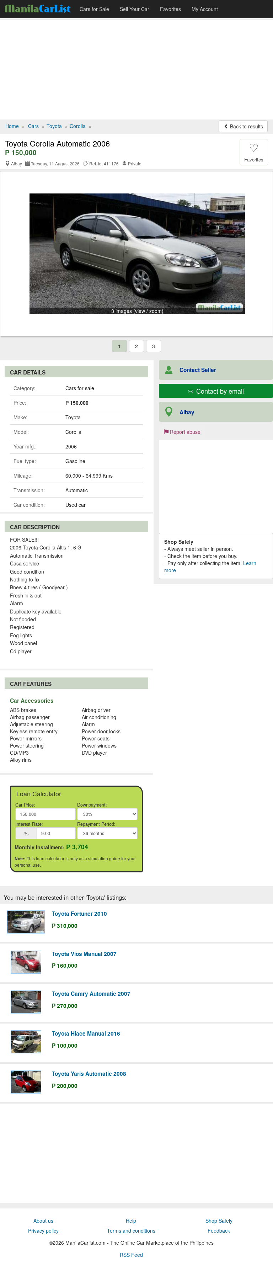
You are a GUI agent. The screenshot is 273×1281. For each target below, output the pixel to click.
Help (131, 1220)
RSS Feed (131, 1254)
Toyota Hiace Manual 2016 (86, 1033)
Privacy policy (43, 1230)
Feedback (219, 1230)
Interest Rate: (29, 824)
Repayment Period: (96, 824)
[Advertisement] (136, 69)
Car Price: (25, 805)
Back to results (246, 126)
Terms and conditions (131, 1230)
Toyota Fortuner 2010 (79, 914)
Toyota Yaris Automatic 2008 (89, 1074)
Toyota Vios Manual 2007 (84, 954)
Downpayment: (92, 805)
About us (43, 1220)
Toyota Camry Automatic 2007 (91, 994)
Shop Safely (218, 1220)
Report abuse (184, 431)
